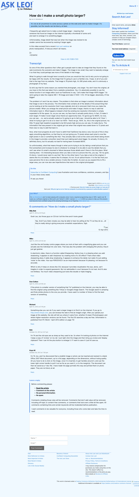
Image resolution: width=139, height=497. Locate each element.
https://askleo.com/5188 (102, 185)
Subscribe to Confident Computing (44, 172)
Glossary (30, 463)
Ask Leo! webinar (62, 46)
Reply (32, 233)
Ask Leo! (77, 199)
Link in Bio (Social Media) (36, 466)
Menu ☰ (132, 6)
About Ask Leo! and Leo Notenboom (97, 453)
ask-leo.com (106, 183)
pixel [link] (37, 123)
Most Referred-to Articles (36, 456)
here (113, 62)
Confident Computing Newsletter (67, 456)
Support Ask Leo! (125, 73)
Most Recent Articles (34, 461)
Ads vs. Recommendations (94, 458)
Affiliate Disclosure (92, 463)
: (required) (123, 49)
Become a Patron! (62, 453)
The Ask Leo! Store (63, 458)
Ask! (29, 453)
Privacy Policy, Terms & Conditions (97, 461)
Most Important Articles (35, 458)
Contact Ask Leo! (91, 456)
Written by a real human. (125, 13)
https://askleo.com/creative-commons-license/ (116, 483)
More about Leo (84, 201)
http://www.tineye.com (39, 313)
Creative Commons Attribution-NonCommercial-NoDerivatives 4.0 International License (103, 481)
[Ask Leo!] (18, 6)
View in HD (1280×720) (69, 59)
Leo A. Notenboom (37, 19)
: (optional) (121, 44)
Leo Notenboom (37, 197)
